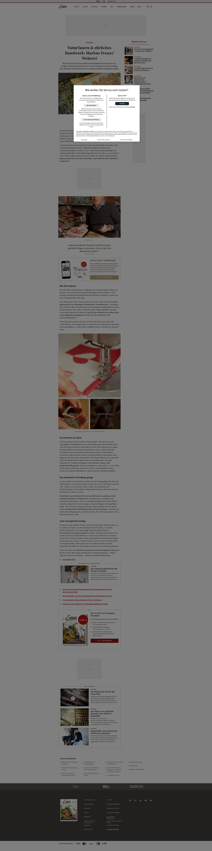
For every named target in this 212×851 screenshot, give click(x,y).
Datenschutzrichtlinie (103, 140)
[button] (122, 103)
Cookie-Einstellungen (126, 140)
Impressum (84, 140)
